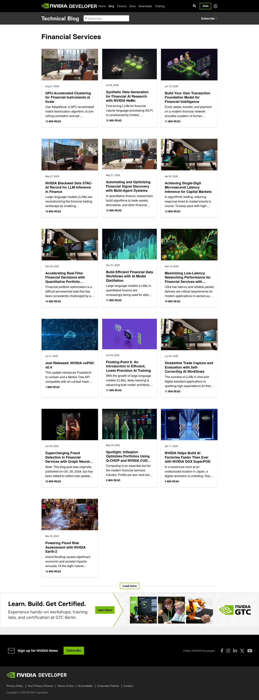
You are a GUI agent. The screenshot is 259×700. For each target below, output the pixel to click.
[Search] (194, 6)
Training (160, 6)
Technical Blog (60, 18)
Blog (111, 6)
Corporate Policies (108, 685)
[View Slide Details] (129, 610)
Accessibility (85, 685)
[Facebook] (222, 650)
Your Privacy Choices (40, 685)
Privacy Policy (15, 685)
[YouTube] (249, 650)
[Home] (54, 6)
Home (102, 6)
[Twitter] (242, 650)
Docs (133, 6)
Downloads (145, 6)
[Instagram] (228, 650)
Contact (128, 685)
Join (205, 6)
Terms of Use (66, 685)
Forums (121, 6)
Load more (129, 586)
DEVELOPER (83, 6)
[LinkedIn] (235, 650)
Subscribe (208, 18)
